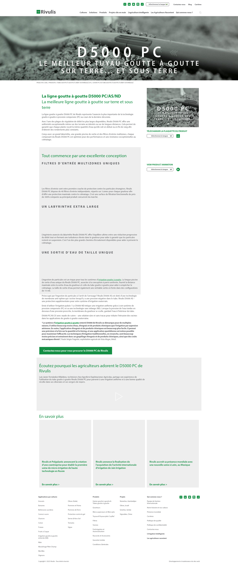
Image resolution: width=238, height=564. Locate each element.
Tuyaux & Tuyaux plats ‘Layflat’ (104, 516)
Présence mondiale (154, 512)
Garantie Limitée (99, 540)
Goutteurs (96, 508)
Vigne (70, 527)
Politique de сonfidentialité (157, 525)
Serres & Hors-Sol (74, 519)
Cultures (83, 12)
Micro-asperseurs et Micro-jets (104, 512)
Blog (190, 4)
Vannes (95, 525)
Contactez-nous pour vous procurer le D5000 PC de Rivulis (75, 350)
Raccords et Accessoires (101, 536)
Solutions (93, 12)
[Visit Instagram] (137, 4)
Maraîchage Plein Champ (47, 547)
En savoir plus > (51, 484)
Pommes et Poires (74, 506)
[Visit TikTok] (142, 4)
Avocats (41, 501)
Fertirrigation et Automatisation (98, 530)
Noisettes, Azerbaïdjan (128, 501)
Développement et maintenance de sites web (184, 561)
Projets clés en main (117, 12)
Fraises (40, 527)
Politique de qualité (154, 521)
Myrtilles (41, 551)
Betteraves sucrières (45, 510)
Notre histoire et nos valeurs (157, 508)
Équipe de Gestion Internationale (153, 502)
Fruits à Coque (43, 532)
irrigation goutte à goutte (109, 279)
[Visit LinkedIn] (129, 4)
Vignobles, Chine (126, 514)
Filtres (95, 521)
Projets (122, 497)
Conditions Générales (100, 544)
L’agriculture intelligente (138, 12)
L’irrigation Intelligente (155, 534)
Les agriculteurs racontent (157, 538)
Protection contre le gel (76, 514)
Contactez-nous (179, 4)
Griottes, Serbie (125, 510)
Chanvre (41, 519)
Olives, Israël (124, 506)
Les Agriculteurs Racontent (162, 12)
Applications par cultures (47, 497)
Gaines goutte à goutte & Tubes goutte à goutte (102, 502)
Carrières (198, 4)
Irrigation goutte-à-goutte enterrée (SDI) (48, 537)
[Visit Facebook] (124, 4)
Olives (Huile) (72, 501)
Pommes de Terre (74, 510)
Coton (40, 523)
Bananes (41, 506)
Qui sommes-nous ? (184, 12)
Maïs (40, 542)
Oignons (41, 555)
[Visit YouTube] (133, 4)
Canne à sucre (43, 514)
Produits (103, 12)
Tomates (71, 523)
